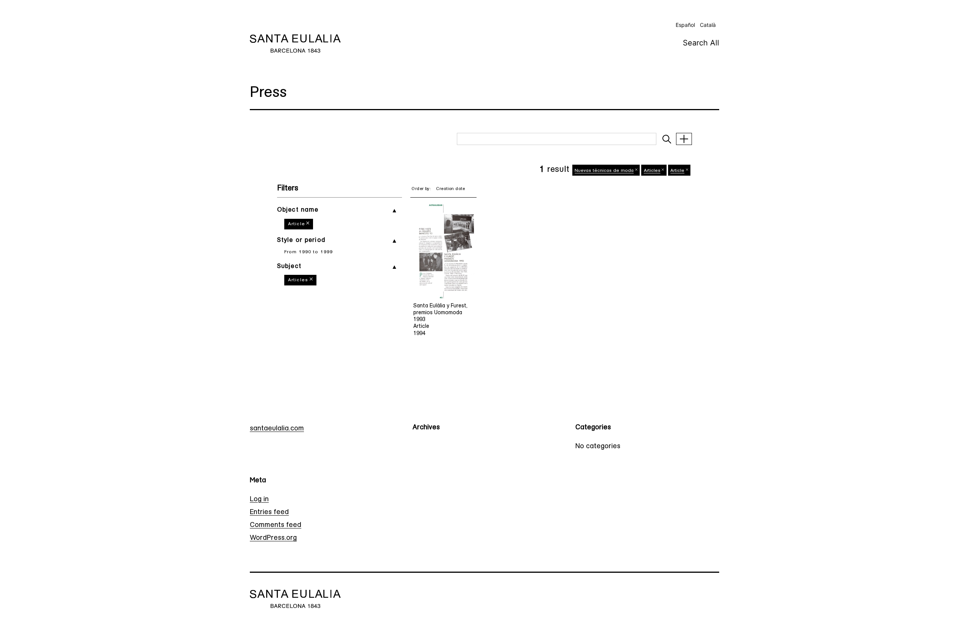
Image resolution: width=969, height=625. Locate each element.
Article (296, 224)
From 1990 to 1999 (308, 252)
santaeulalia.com (277, 428)
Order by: (421, 189)
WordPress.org (273, 538)
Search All (701, 42)
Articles (298, 280)
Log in (259, 499)
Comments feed (275, 525)
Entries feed (269, 512)
